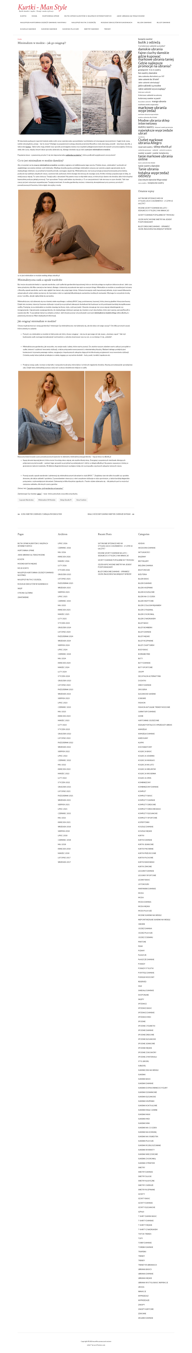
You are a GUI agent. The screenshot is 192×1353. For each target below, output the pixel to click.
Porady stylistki (146, 968)
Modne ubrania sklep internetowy (153, 122)
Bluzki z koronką (146, 614)
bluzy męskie (144, 636)
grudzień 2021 (64, 787)
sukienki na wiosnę (165, 150)
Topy (140, 1238)
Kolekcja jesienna (146, 756)
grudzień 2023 (64, 681)
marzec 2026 (63, 561)
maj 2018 (62, 844)
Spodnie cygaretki (146, 1026)
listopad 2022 (64, 738)
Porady (141, 964)
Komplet (142, 791)
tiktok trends (144, 1234)
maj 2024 (62, 658)
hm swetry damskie (147, 73)
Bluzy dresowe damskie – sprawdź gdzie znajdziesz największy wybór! (155, 227)
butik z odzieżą (149, 42)
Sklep (20, 588)
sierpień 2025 (64, 592)
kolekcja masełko (146, 760)
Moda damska (144, 902)
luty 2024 (62, 672)
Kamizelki (142, 729)
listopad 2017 (64, 858)
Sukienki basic (144, 1079)
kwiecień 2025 (64, 610)
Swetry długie (145, 1176)
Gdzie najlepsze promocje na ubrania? (154, 64)
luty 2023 (62, 725)
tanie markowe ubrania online (155, 158)
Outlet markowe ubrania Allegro (150, 141)
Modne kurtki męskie (27, 564)
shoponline (143, 995)
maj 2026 (62, 552)
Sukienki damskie (49, 29)
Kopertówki (143, 822)
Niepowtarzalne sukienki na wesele (154, 920)
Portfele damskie (146, 973)
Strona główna (25, 593)
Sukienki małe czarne (147, 1110)
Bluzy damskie (163, 22)
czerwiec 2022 (64, 760)
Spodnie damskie (145, 1030)
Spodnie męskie (145, 1048)
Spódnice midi (144, 1017)
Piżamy (141, 951)
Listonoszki (143, 884)
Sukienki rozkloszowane (149, 1145)
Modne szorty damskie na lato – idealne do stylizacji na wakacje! (153, 209)
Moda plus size (145, 911)
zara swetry (142, 183)
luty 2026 (62, 565)
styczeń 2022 (64, 782)
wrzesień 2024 (64, 641)
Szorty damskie (145, 1203)
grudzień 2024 (64, 627)
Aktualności (144, 552)
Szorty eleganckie (146, 1207)
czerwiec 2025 (64, 601)
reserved (142, 982)
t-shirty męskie (145, 1225)
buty (86, 355)
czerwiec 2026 (64, 548)
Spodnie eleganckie (147, 1039)
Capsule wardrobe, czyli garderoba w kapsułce (44, 488)
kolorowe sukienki (144, 92)
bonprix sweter (145, 39)
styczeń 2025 (64, 623)
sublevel (142, 1066)
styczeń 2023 (64, 729)
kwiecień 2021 (64, 822)
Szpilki (141, 1212)
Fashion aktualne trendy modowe (154, 707)
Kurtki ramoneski (146, 862)
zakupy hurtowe (146, 1309)
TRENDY (107, 29)
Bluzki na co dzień (146, 596)
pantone (142, 942)
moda (34, 16)
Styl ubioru (143, 1061)
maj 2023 (62, 712)
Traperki (142, 1252)
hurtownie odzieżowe (148, 720)
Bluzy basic (143, 623)
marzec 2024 (63, 667)
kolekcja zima (144, 778)
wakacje (142, 1291)
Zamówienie (23, 597)
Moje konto (23, 568)
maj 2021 (62, 818)
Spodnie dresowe (146, 1035)
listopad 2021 (64, 791)
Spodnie (142, 1021)
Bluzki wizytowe (146, 601)
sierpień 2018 (64, 831)
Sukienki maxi (144, 1114)
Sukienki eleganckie (147, 1097)
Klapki (141, 743)
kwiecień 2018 (64, 849)
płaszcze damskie (146, 959)
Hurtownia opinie (50, 16)
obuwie (141, 924)
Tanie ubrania (148, 169)
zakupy (141, 1305)
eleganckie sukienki (147, 694)
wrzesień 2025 (64, 588)
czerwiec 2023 (64, 707)
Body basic (143, 650)
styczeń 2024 (64, 676)
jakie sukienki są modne (149, 85)
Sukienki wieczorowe (148, 1154)
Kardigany (143, 738)
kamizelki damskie (146, 734)
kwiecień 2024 (64, 663)
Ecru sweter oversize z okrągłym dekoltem (41, 514)
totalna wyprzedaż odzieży (153, 174)
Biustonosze (144, 570)
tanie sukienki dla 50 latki (146, 163)
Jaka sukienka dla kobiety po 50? (151, 76)
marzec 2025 (63, 614)
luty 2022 (62, 778)
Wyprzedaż (143, 1296)
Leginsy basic (144, 880)
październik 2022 (65, 743)
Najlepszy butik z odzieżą (84, 22)
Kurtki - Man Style (42, 7)
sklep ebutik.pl (65, 500)
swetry (141, 1167)
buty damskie (144, 663)
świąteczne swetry (156, 183)
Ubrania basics (145, 1269)
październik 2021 (65, 796)
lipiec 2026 (62, 543)
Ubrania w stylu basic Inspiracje (153, 1283)
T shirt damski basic (147, 1216)
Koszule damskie (28, 29)
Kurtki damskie (145, 840)
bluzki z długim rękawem (149, 605)
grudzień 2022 (64, 734)
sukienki (40, 478)
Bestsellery (143, 561)
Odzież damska (145, 928)
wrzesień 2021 (64, 800)
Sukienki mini (144, 1123)
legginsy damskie (146, 871)
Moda (20, 39)
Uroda (141, 1287)
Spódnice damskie (146, 1013)
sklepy (141, 999)
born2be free (144, 654)
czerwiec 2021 (64, 813)
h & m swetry (155, 69)
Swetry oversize (145, 1185)
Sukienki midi (144, 1119)
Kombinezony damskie (148, 787)
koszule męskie (145, 831)
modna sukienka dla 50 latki (147, 117)
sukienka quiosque (144, 150)
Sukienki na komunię (147, 1132)
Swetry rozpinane (146, 1190)
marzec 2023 (63, 720)
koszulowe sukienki (144, 101)
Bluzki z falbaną (145, 610)
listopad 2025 (64, 579)
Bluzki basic (143, 579)
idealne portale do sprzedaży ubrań (155, 725)
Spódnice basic (145, 1008)
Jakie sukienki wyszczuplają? (152, 88)
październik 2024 (65, 636)
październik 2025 (65, 583)
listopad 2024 (64, 632)
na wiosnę (141, 137)
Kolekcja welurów (147, 769)
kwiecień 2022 (64, 769)
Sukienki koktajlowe (147, 1105)
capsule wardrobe (26, 500)
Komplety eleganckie (148, 813)
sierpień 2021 (64, 804)
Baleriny (142, 557)
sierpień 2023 (64, 698)
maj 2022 (62, 765)
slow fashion (81, 500)
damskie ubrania (150, 49)
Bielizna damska (145, 565)
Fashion (141, 703)
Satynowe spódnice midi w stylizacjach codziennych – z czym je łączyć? (155, 201)
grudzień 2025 (64, 574)
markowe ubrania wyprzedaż (152, 109)
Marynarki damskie (147, 889)
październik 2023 (65, 689)
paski (140, 946)
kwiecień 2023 (64, 716)
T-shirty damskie (146, 1221)
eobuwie (142, 698)
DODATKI (142, 681)
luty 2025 (62, 619)
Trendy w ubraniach (147, 1265)
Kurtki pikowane (145, 849)
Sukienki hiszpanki (146, 1101)
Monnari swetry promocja (164, 127)
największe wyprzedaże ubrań (155, 132)
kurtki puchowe (145, 858)
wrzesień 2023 (64, 694)
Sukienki (142, 1074)
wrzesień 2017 (64, 862)
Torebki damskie (145, 1247)
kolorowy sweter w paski (149, 98)
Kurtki (23, 16)
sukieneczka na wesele (148, 1070)
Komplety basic (145, 796)
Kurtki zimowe (145, 866)
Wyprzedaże (143, 1300)
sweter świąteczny (160, 153)
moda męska (144, 906)
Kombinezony (144, 782)
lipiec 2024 (62, 650)
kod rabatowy (145, 747)
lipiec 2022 (62, 756)
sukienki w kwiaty (146, 1150)
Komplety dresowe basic (149, 809)
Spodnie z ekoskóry (147, 1052)
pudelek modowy (146, 977)
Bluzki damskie (145, 22)
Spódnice (142, 1004)
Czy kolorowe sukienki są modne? (151, 46)
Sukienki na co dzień (147, 1128)
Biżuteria (142, 574)
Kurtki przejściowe (147, 853)
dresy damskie (144, 685)
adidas (141, 543)
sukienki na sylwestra (148, 1136)
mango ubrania (159, 101)
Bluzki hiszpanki (145, 588)
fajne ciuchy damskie (153, 52)
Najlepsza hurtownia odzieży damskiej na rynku (43, 22)
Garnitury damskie (147, 712)
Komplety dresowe (147, 804)
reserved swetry (145, 147)
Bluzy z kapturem (146, 645)
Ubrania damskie (145, 1274)
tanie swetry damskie (149, 165)
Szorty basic (144, 1198)
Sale (140, 986)
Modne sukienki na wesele (150, 915)
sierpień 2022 (64, 751)
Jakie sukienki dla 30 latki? (148, 79)
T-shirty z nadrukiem (148, 1229)
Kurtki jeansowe (146, 844)
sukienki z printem (146, 1163)
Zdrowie (142, 1314)
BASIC (90, 476)
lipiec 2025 (62, 596)
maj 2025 (62, 605)
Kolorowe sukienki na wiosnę (150, 95)
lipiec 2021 (62, 809)
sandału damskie (146, 990)
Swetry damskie (91, 29)
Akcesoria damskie (146, 548)
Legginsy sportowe (147, 875)
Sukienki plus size (70, 29)
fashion (28, 147)
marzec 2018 (63, 853)
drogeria (142, 689)
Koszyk (21, 559)
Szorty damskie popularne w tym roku (156, 215)
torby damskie (145, 1243)
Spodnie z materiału (147, 1057)
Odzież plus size (145, 933)
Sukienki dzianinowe (147, 1092)
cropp (141, 672)
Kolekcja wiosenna (147, 774)
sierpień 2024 (64, 645)
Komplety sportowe (147, 818)
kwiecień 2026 (64, 557)
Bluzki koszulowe (146, 592)
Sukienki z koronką (147, 1159)
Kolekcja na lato (146, 765)
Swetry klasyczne (146, 1181)
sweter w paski (144, 153)
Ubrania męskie (145, 1278)
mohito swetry (146, 126)
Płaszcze (142, 955)
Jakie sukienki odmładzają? (149, 82)
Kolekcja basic (145, 751)
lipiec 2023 (62, 703)
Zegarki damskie (145, 1318)
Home (140, 716)
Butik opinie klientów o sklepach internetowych (88, 16)
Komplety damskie (146, 800)
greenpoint (143, 69)
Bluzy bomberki (145, 627)
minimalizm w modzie (46, 500)
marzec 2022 (63, 774)
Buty (140, 658)
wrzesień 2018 (64, 827)
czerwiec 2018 (64, 840)
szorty (141, 1194)
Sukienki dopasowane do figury (152, 1088)
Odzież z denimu (145, 937)
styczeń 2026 (64, 570)
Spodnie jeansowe (146, 1044)
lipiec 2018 (62, 835)
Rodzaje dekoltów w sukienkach (116, 22)
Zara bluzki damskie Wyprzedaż (152, 179)
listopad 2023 (64, 685)
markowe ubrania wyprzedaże (148, 114)
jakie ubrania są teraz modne (131, 16)
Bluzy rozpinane (145, 641)
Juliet (89, 1345)
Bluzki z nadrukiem (147, 619)
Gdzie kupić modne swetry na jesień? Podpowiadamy (155, 220)
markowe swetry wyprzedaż (148, 105)
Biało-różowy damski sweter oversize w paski (109, 514)
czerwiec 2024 (64, 654)
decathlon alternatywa (149, 676)
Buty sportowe (145, 667)
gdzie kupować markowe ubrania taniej (156, 58)
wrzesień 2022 (64, 747)
